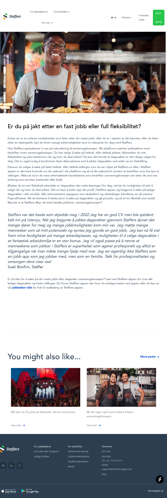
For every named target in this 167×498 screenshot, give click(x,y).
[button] (38, 12)
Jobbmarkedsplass (78, 456)
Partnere (126, 17)
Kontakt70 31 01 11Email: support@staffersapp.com (117, 463)
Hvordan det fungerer (46, 451)
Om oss (106, 451)
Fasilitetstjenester (78, 461)
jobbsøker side (22, 288)
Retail (71, 466)
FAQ (104, 474)
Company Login (144, 17)
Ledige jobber (42, 456)
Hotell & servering (78, 451)
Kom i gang (158, 17)
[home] (12, 16)
